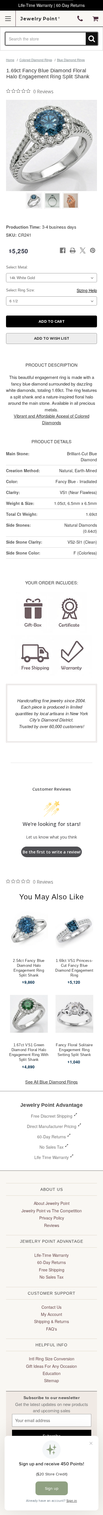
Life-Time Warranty (51, 1255)
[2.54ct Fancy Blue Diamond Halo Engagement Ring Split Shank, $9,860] (29, 929)
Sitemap (51, 1380)
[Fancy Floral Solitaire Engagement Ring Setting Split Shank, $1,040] (74, 1014)
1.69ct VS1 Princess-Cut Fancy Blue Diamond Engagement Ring (74, 967)
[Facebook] (63, 250)
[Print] (73, 250)
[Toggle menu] (8, 18)
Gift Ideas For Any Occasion (51, 1366)
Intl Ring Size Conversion (51, 1359)
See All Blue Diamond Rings (51, 1082)
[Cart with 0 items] (95, 18)
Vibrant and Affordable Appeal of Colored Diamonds (51, 419)
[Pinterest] (93, 250)
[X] (83, 250)
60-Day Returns (51, 1136)
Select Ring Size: (20, 290)
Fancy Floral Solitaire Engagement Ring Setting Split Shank (74, 1050)
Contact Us (51, 1307)
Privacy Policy (51, 1218)
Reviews (51, 1225)
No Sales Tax (51, 1147)
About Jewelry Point (52, 1203)
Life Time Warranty (51, 1157)
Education (52, 1373)
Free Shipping (51, 1270)
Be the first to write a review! (52, 852)
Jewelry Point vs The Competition (51, 1210)
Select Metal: (17, 267)
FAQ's (51, 1329)
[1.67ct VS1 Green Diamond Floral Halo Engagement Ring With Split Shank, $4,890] (29, 1014)
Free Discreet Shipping (51, 1116)
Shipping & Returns (51, 1321)
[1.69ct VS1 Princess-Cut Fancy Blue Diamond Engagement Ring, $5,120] (74, 929)
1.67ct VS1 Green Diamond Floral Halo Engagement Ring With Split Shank (29, 1052)
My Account (51, 1314)
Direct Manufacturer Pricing (51, 1126)
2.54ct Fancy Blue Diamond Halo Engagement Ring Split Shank (28, 967)
